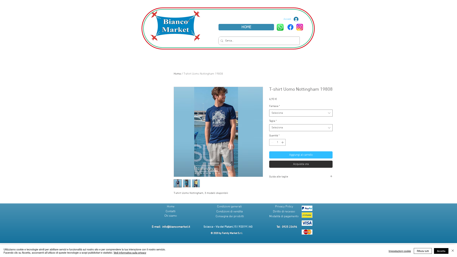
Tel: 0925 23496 (287, 227)
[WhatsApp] (280, 27)
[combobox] (301, 113)
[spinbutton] (277, 142)
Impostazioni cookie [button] (400, 251)
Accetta (441, 251)
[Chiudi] (453, 251)
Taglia (273, 121)
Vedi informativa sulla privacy (130, 252)
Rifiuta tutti (423, 251)
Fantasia (274, 106)
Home (177, 74)
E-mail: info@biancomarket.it (171, 227)
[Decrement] (272, 142)
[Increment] (283, 142)
